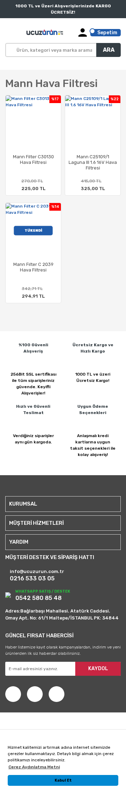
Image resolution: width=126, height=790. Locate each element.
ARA (108, 49)
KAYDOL (98, 669)
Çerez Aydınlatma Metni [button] (34, 766)
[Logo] (45, 32)
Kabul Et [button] (63, 780)
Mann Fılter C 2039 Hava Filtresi (33, 267)
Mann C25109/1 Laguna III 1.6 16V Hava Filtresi (93, 162)
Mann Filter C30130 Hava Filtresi (33, 159)
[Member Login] (82, 32)
